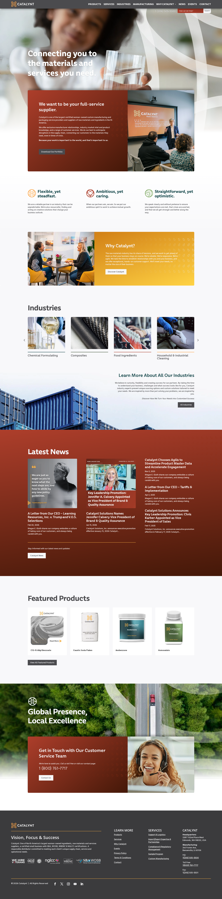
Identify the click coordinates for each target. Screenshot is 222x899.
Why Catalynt (120, 844)
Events (117, 848)
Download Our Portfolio (52, 152)
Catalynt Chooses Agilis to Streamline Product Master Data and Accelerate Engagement (168, 463)
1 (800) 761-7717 (53, 768)
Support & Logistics (156, 834)
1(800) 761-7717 (190, 865)
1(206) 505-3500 (191, 857)
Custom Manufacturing (158, 858)
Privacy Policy (120, 853)
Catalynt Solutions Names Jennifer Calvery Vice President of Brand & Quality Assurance (110, 517)
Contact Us (46, 777)
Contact (117, 862)
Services (118, 839)
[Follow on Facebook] (55, 884)
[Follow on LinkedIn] (82, 884)
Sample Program (155, 854)
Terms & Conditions (122, 857)
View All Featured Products (42, 662)
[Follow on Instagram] (68, 884)
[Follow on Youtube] (75, 884)
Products (118, 834)
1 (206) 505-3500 (165, 11)
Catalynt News (36, 555)
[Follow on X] (62, 884)
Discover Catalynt (116, 272)
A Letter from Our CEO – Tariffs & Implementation (168, 489)
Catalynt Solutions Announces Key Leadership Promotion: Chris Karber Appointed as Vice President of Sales (168, 516)
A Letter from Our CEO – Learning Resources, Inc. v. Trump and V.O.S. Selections (52, 517)
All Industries (186, 405)
